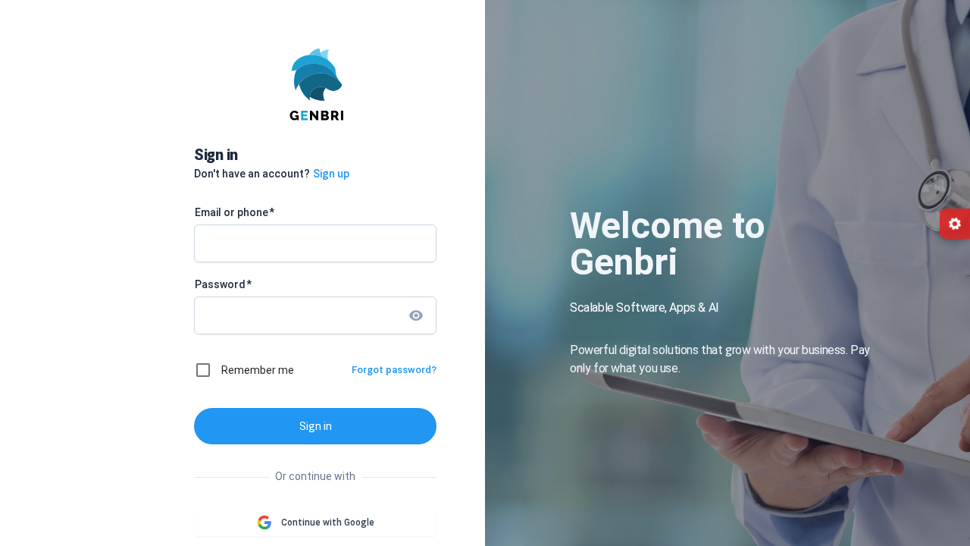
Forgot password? (394, 369)
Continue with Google (327, 522)
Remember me (257, 370)
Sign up (331, 174)
